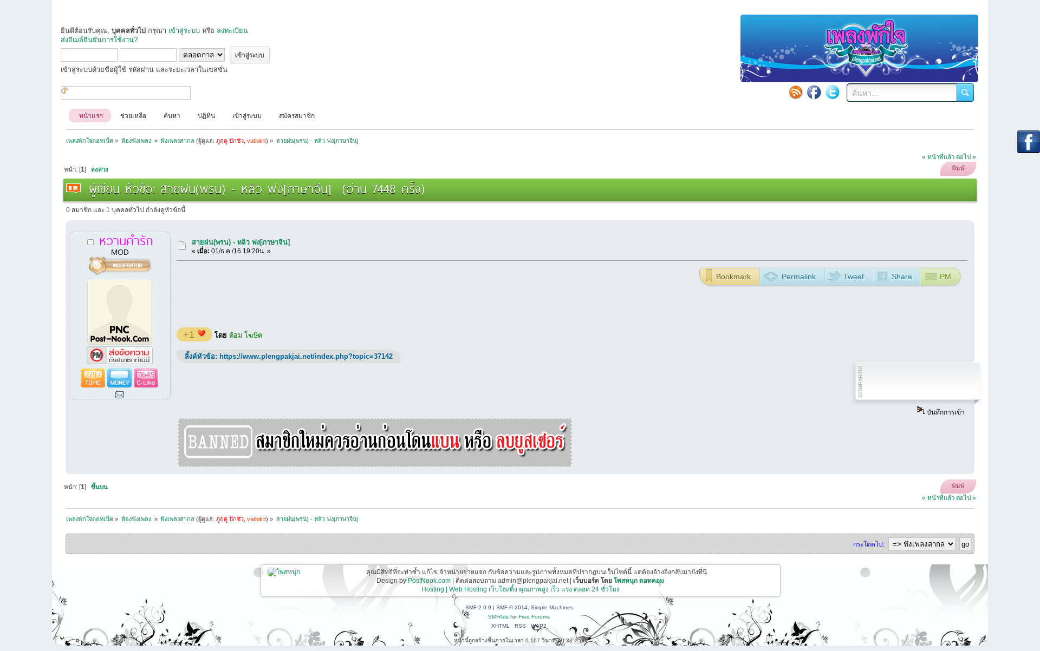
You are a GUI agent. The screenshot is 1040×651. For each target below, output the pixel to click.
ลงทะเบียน (232, 31)
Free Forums (534, 617)
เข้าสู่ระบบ (184, 31)
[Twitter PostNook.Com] (832, 92)
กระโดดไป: (869, 544)
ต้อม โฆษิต (245, 335)
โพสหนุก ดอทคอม (639, 580)
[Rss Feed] (795, 92)
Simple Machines (552, 607)
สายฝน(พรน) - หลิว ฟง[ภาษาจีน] (241, 242)
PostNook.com (429, 580)
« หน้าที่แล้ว (938, 157)
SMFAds (498, 617)
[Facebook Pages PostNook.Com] (814, 92)
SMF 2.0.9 (478, 607)
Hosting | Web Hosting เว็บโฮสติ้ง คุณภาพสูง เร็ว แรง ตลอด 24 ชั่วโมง (520, 589)
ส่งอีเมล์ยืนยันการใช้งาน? (99, 40)
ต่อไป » (966, 157)
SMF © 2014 (512, 607)
